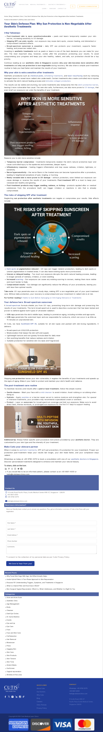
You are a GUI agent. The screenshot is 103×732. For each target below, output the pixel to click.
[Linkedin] (5, 468)
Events (9, 620)
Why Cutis (40, 695)
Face (8, 629)
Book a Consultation (89, 6)
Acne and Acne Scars (14, 597)
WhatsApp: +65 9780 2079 (78, 688)
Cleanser (10, 610)
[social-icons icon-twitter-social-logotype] (9, 697)
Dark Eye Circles (13, 613)
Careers (39, 701)
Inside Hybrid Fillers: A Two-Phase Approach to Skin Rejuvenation (30, 579)
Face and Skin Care (14, 633)
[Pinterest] (9, 468)
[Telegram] (18, 468)
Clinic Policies (42, 705)
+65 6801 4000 (12, 494)
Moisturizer (11, 642)
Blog (10, 16)
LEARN (44, 8)
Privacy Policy (42, 708)
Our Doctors (41, 692)
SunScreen (11, 668)
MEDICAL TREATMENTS (37, 4)
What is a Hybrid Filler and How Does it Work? (23, 586)
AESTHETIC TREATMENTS (56, 4)
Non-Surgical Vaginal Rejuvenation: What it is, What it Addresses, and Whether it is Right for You (41, 589)
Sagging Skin (11, 649)
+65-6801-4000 (67, 472)
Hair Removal (11, 639)
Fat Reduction (12, 636)
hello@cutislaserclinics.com (18, 474)
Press (9, 646)
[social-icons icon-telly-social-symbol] (12, 697)
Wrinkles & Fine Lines (14, 675)
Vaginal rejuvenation (14, 671)
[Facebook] (21, 468)
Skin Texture (11, 658)
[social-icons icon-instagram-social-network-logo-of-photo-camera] (20, 697)
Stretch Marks (12, 665)
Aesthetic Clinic (18, 16)
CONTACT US (62, 8)
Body (8, 607)
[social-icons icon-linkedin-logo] (16, 697)
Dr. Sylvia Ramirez (13, 617)
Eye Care (10, 626)
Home (6, 16)
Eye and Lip (11, 623)
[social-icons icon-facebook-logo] (5, 697)
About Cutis (41, 688)
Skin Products (12, 655)
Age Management (13, 604)
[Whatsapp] (12, 468)
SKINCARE (52, 8)
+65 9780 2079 (13, 497)
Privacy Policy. (64, 557)
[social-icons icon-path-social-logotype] (23, 697)
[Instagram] (15, 468)
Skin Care (10, 652)
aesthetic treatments (28, 450)
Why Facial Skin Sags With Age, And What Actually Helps (27, 576)
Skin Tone (10, 662)
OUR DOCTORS (23, 4)
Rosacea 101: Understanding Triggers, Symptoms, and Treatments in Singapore (35, 582)
